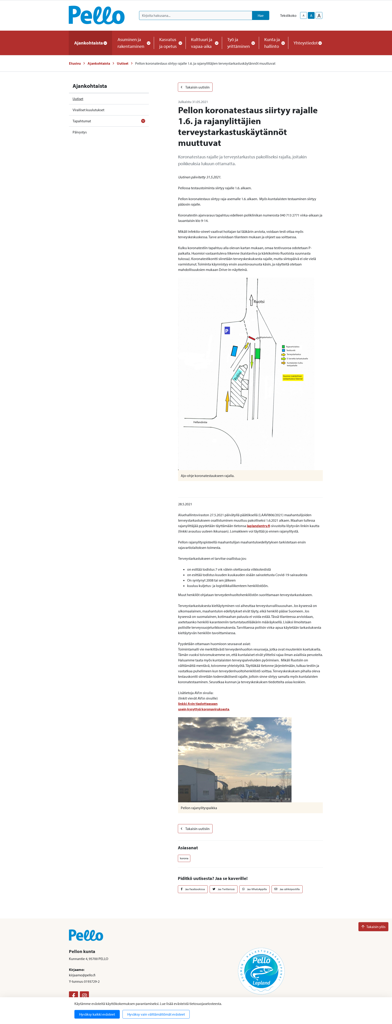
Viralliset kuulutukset (88, 110)
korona (184, 858)
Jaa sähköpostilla (289, 889)
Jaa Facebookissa (194, 889)
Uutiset (122, 63)
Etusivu (75, 63)
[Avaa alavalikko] (143, 121)
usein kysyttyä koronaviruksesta (203, 709)
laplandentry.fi (258, 525)
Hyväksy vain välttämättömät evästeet (156, 1014)
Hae (261, 15)
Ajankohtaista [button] (88, 43)
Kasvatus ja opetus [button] (168, 43)
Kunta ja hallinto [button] (272, 43)
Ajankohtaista (99, 63)
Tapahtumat (82, 121)
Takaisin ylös (375, 926)
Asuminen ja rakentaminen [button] (131, 43)
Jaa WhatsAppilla (256, 889)
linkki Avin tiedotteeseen (198, 703)
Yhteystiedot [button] (306, 43)
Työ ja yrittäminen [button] (238, 43)
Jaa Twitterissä (226, 889)
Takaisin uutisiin (197, 87)
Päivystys (80, 132)
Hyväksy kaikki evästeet (97, 1014)
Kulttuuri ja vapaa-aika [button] (201, 43)
